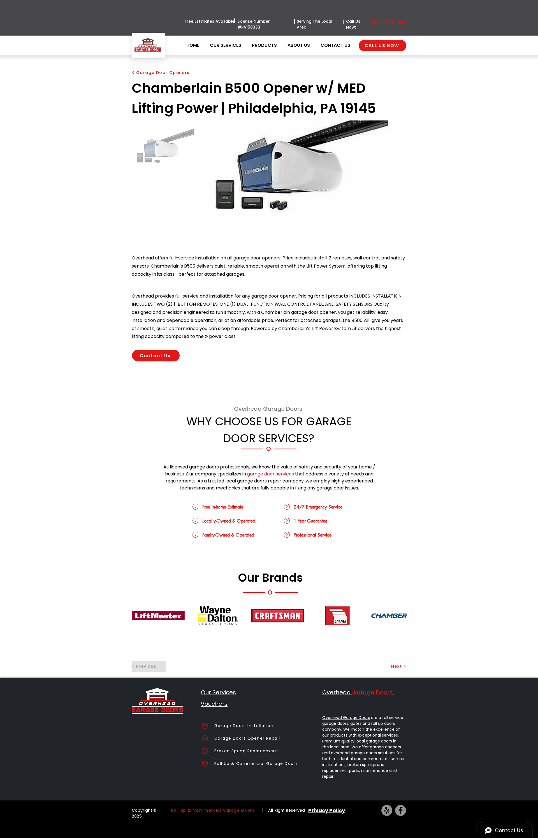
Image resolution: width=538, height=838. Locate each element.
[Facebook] (400, 810)
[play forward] (400, 615)
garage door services (270, 474)
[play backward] (139, 615)
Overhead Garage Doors (346, 717)
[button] (265, 45)
